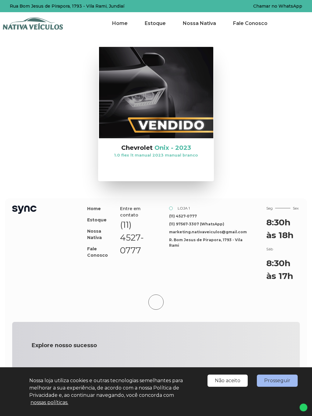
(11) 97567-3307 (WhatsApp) (196, 224)
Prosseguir (277, 380)
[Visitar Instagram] (145, 263)
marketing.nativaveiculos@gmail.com (208, 232)
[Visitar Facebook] (132, 263)
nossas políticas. (49, 402)
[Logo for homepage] (40, 23)
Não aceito (227, 380)
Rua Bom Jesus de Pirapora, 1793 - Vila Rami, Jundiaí (67, 6)
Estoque (155, 23)
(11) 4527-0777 (132, 238)
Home (120, 23)
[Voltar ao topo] (156, 302)
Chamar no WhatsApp (277, 6)
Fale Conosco (250, 23)
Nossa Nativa (199, 23)
